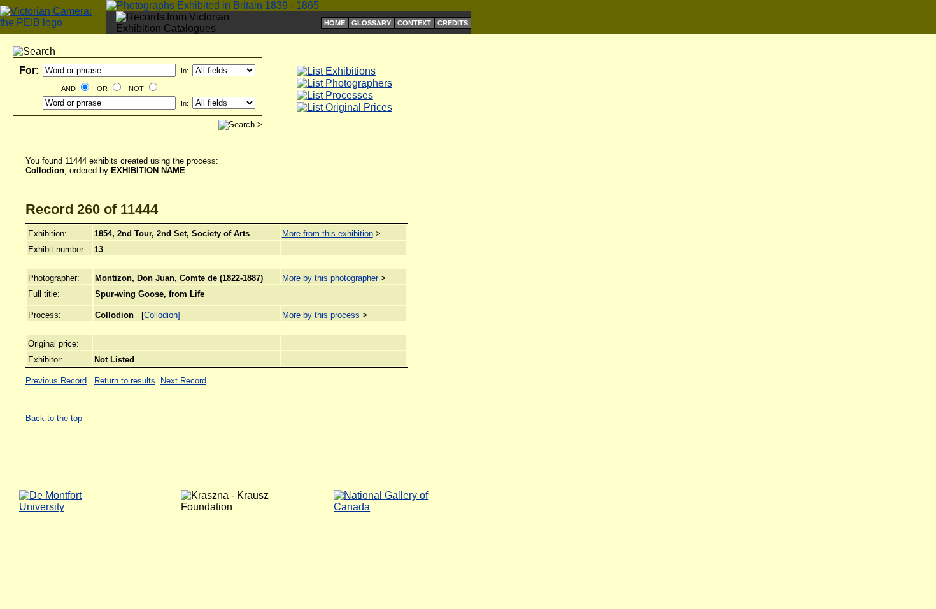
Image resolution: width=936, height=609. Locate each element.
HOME (334, 23)
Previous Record (56, 380)
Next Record (183, 380)
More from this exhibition (327, 233)
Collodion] (162, 315)
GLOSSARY (371, 23)
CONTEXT (414, 23)
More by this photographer (330, 278)
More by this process (321, 315)
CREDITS (452, 23)
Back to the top (53, 418)
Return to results (124, 380)
